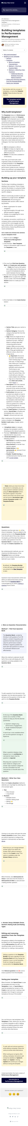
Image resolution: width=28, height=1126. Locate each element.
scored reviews (13, 458)
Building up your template (11, 56)
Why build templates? (10, 54)
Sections (8, 58)
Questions (9, 60)
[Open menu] (25, 3)
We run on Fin (15, 1121)
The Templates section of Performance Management (14, 101)
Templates (4, 22)
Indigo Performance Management (10, 20)
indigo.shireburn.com (14, 1113)
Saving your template (12, 83)
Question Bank (15, 581)
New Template (18, 569)
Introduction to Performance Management (14, 1080)
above (3, 841)
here (14, 382)
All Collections (5, 19)
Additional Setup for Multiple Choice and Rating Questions (17, 75)
